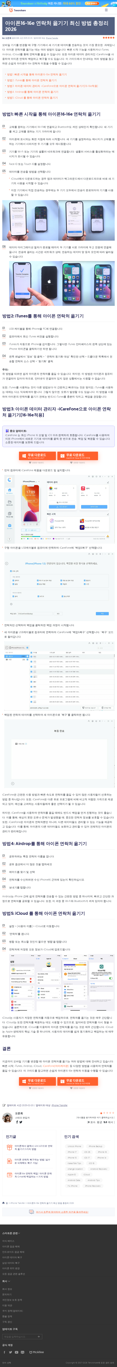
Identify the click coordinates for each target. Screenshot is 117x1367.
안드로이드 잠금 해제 (13, 1251)
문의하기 (7, 1294)
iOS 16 (91, 1163)
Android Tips (94, 1180)
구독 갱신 (7, 1321)
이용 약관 (7, 1305)
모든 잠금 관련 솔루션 (13, 1273)
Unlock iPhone (74, 1146)
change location (75, 1169)
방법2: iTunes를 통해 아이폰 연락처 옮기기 (32, 80)
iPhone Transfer (52, 38)
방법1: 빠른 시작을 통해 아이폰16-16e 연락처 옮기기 (37, 74)
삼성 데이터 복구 (11, 1262)
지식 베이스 (8, 1240)
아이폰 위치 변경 (11, 1268)
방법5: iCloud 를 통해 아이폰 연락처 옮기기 (32, 97)
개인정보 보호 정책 (12, 1299)
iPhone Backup (95, 1146)
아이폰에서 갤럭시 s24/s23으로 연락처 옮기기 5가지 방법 (34, 1147)
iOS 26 (87, 1152)
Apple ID (72, 1174)
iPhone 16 (102, 1152)
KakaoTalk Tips (74, 1163)
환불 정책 (7, 1316)
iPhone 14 (101, 1157)
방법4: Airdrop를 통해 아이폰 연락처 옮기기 (32, 91)
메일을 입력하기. (22, 1336)
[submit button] (38, 1336)
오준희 (8, 38)
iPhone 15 (72, 1157)
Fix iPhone (72, 1186)
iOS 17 (87, 1157)
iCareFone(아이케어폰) (56, 1065)
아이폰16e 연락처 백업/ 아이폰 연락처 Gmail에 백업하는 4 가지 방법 (33, 1175)
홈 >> (8, 1203)
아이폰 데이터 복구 (12, 1257)
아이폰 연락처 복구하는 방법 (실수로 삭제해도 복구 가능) (32, 1161)
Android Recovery (98, 1169)
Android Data (74, 1180)
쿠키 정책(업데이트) (12, 1310)
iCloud (87, 1174)
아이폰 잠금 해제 (11, 1246)
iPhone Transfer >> (19, 1203)
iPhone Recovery (93, 1186)
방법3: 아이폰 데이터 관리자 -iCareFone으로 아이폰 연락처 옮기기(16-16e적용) (52, 85)
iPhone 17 (72, 1152)
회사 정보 (7, 1289)
